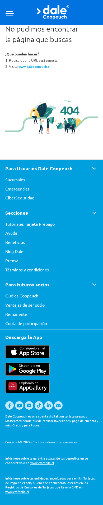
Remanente (16, 314)
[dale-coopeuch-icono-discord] (58, 408)
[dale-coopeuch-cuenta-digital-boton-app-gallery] (27, 391)
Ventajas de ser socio (25, 304)
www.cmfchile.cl (42, 463)
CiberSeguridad (19, 197)
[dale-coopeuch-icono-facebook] (9, 408)
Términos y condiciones (27, 269)
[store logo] (53, 12)
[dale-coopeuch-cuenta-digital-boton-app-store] (27, 356)
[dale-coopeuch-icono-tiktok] (39, 408)
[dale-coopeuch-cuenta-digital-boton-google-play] (27, 374)
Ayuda (11, 232)
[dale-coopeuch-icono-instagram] (29, 408)
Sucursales (15, 179)
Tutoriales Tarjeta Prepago (30, 223)
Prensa (11, 260)
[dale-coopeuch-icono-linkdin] (48, 408)
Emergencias (17, 188)
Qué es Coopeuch (21, 295)
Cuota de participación (26, 323)
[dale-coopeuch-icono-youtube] (19, 408)
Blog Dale (14, 251)
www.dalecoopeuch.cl (34, 66)
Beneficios (15, 242)
